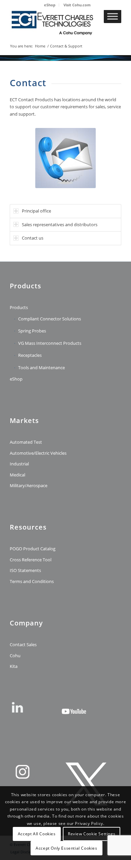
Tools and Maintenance (41, 368)
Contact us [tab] (32, 238)
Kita (13, 666)
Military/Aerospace (28, 485)
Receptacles (30, 355)
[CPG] (54, 23)
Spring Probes (32, 331)
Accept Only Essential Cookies (66, 848)
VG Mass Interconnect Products (49, 343)
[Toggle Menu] (112, 16)
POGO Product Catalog (32, 549)
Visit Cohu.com (77, 4)
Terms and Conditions (32, 581)
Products (19, 307)
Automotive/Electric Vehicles (38, 453)
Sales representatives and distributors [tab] (59, 225)
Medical (17, 475)
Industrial (19, 464)
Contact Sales (23, 644)
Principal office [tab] (36, 211)
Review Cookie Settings (91, 834)
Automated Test (26, 442)
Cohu (15, 656)
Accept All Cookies (37, 834)
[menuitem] (50, 5)
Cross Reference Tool (30, 560)
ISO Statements (25, 570)
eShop (49, 4)
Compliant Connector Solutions (49, 319)
